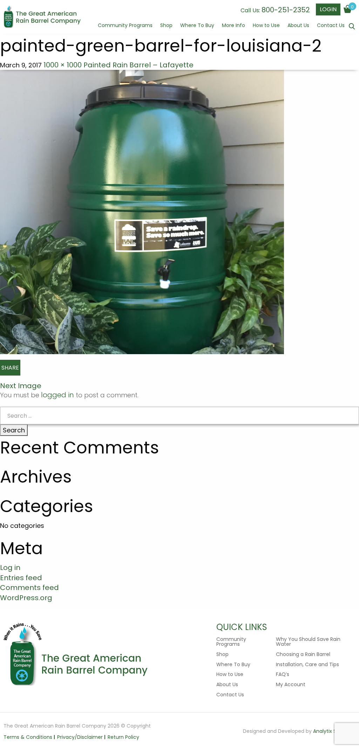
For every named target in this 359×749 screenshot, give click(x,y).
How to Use (266, 26)
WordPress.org (26, 597)
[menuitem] (125, 28)
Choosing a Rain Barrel (303, 654)
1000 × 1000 (62, 64)
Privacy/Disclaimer (80, 737)
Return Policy (123, 737)
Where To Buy (197, 26)
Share (10, 368)
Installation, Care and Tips (307, 664)
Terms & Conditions (28, 737)
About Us (298, 26)
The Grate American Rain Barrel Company (42, 17)
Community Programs (125, 26)
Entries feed (21, 577)
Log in (10, 567)
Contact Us (331, 26)
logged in (57, 394)
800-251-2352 (286, 9)
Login (328, 9)
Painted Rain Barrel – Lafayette (138, 64)
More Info (233, 26)
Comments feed (29, 587)
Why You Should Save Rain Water (308, 642)
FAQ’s (282, 674)
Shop (166, 26)
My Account (290, 684)
